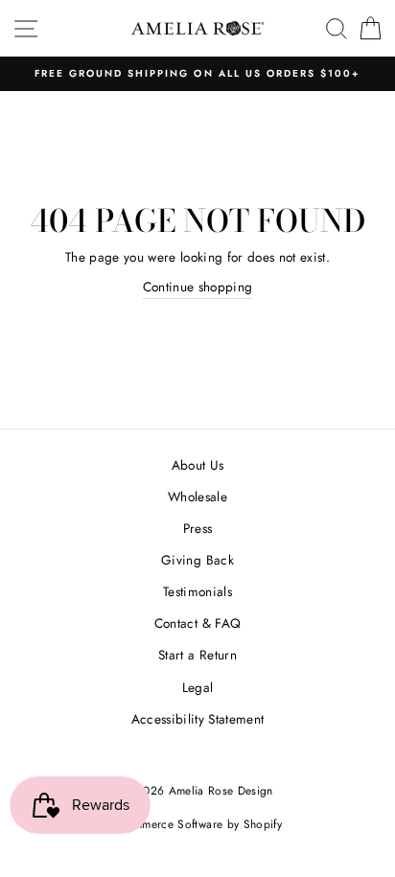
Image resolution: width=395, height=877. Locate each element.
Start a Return (197, 654)
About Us (198, 464)
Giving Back (197, 559)
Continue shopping (198, 286)
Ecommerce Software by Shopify (197, 824)
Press (198, 528)
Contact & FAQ (197, 623)
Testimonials (197, 591)
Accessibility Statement (198, 718)
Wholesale (197, 496)
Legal (198, 687)
